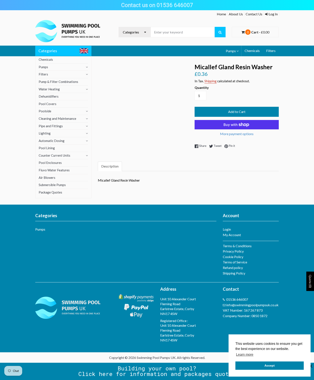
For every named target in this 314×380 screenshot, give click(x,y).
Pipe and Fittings (51, 126)
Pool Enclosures (50, 163)
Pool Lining (47, 148)
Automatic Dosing (52, 141)
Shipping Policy (234, 273)
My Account (232, 235)
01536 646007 (237, 299)
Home (221, 14)
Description (110, 166)
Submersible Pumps (52, 185)
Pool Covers (47, 104)
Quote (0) (310, 281)
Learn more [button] (244, 354)
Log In (273, 14)
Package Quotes (50, 192)
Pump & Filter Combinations (58, 82)
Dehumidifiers (49, 96)
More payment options (237, 134)
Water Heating (49, 89)
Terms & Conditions (237, 246)
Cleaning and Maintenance (57, 118)
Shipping (210, 81)
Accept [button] (269, 365)
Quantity (202, 88)
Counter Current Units (54, 155)
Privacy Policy (233, 251)
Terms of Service (235, 262)
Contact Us (254, 14)
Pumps (231, 51)
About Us (236, 14)
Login (227, 229)
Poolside (45, 111)
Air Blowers (47, 177)
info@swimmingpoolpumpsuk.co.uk (252, 305)
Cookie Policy (233, 257)
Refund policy (233, 268)
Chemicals (252, 51)
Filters (271, 51)
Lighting (45, 133)
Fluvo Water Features (54, 170)
